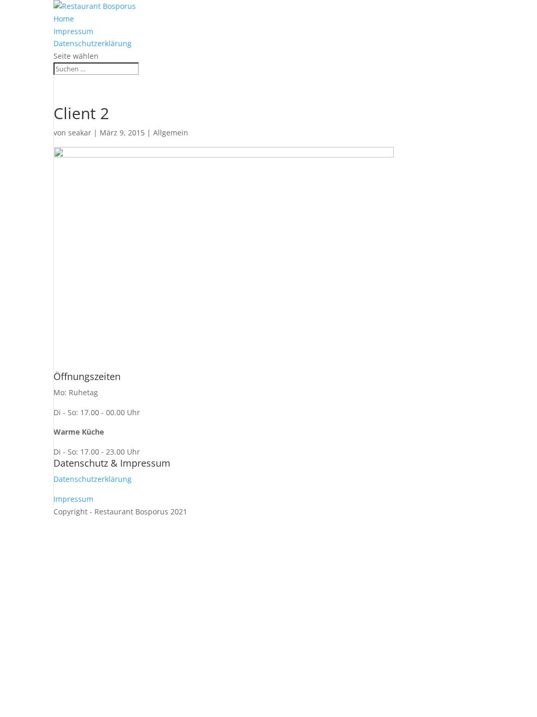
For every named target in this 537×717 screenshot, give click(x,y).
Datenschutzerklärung (92, 43)
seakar (79, 133)
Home (63, 19)
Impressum (73, 31)
